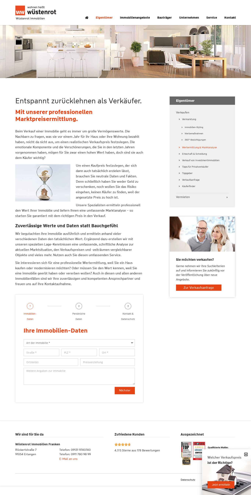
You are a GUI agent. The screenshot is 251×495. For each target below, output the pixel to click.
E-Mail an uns (68, 459)
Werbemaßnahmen (194, 133)
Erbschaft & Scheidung (194, 153)
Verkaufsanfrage (191, 179)
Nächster (124, 390)
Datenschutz (188, 480)
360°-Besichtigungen (195, 139)
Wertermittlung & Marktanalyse (199, 147)
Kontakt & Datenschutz (128, 316)
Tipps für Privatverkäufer (195, 166)
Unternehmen (189, 18)
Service (211, 18)
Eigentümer (104, 18)
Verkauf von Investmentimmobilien (201, 160)
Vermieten (183, 197)
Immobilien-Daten (30, 316)
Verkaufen (182, 112)
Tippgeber (187, 173)
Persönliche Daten (78, 316)
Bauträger (164, 18)
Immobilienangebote (135, 18)
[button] (246, 454)
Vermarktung (189, 119)
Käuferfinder (188, 186)
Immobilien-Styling (194, 127)
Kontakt (230, 18)
